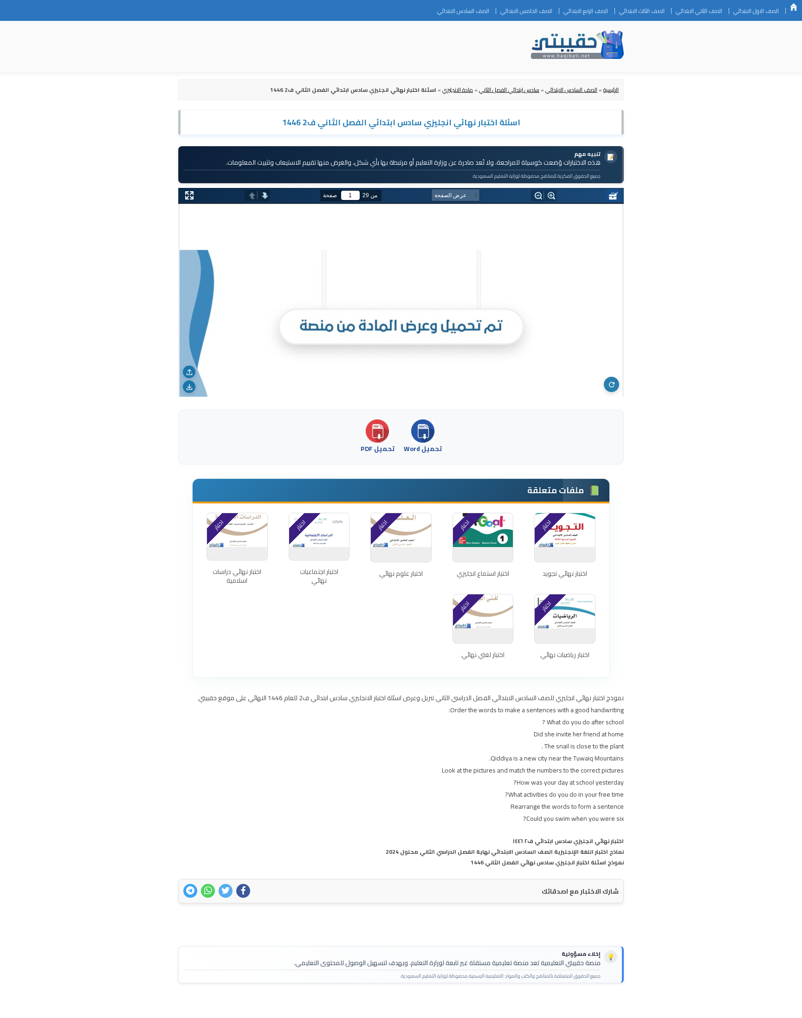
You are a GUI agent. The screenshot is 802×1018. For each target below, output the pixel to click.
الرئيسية (793, 7)
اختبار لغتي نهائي (482, 655)
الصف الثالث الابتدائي (642, 11)
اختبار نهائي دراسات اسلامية (237, 576)
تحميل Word (423, 449)
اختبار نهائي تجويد (565, 573)
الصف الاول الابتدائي (756, 11)
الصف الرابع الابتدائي (585, 11)
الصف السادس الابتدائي (463, 11)
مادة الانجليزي (457, 89)
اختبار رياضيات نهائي (564, 655)
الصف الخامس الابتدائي (526, 11)
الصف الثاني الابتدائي (699, 11)
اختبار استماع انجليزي (483, 573)
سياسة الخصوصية (565, 1005)
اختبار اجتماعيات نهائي (319, 576)
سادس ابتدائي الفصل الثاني (509, 89)
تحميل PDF (378, 449)
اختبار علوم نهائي (401, 573)
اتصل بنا (609, 1005)
